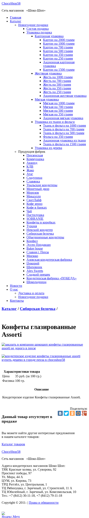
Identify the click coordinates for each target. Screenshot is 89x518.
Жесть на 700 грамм (57, 81)
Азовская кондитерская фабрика (49, 259)
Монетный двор (37, 189)
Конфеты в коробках (40, 222)
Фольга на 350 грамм (58, 136)
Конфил (32, 241)
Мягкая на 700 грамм (58, 107)
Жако (30, 170)
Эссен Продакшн (38, 244)
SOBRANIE (34, 218)
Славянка (33, 181)
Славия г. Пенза (37, 252)
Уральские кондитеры (41, 185)
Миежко (32, 256)
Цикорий (32, 263)
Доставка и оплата (31, 293)
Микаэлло (33, 196)
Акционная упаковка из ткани (64, 140)
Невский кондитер (39, 230)
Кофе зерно (34, 204)
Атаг (29, 174)
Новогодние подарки (33, 25)
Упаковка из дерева (48, 148)
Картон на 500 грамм (58, 51)
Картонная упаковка (49, 36)
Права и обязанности (44, 502)
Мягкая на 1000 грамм (59, 103)
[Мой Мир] (78, 413)
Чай (29, 211)
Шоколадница (36, 282)
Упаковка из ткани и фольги (55, 122)
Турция (31, 226)
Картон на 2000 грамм (59, 40)
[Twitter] (66, 413)
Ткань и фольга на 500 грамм (63, 133)
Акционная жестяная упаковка (65, 95)
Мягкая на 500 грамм (58, 110)
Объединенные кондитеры (45, 237)
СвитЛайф (33, 200)
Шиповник (34, 267)
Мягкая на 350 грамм (58, 114)
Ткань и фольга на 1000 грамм (64, 125)
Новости (16, 285)
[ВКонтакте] (60, 413)
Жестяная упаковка (48, 73)
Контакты (17, 300)
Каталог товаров (13, 444)
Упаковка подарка (39, 32)
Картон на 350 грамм (58, 54)
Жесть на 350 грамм (57, 88)
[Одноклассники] (72, 413)
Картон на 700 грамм (58, 47)
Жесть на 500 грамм (57, 84)
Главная (15, 17)
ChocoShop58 (11, 3)
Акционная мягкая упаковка (63, 118)
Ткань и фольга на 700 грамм (63, 129)
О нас (14, 289)
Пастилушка (35, 215)
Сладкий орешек (38, 274)
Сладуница (34, 177)
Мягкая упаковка (47, 99)
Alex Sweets (34, 271)
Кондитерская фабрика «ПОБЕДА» (51, 278)
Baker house (34, 248)
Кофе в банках (36, 207)
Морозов (32, 192)
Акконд (31, 163)
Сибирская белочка (40, 233)
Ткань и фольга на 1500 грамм (64, 144)
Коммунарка (35, 159)
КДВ (29, 166)
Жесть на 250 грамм (57, 92)
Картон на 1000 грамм (59, 43)
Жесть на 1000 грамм (58, 77)
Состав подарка (37, 28)
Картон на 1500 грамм (59, 69)
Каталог (15, 21)
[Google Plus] (84, 413)
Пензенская (34, 155)
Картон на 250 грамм (58, 58)
